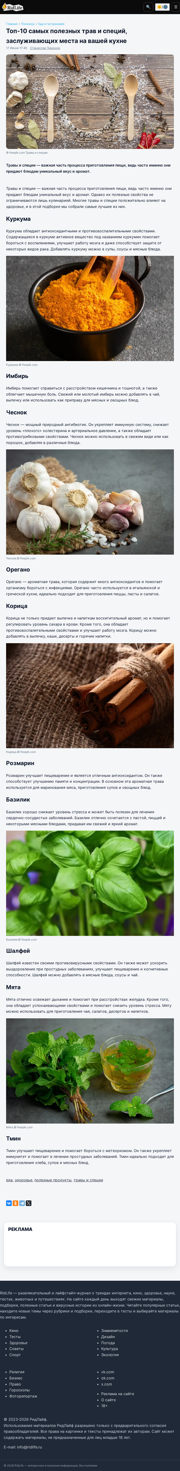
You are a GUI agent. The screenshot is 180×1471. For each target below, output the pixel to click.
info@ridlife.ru (29, 1447)
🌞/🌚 (162, 6)
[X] (28, 1203)
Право (15, 1384)
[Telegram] (22, 1203)
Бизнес (15, 1378)
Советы (16, 1348)
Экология (110, 1354)
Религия (16, 1372)
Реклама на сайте (117, 1393)
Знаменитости (114, 1330)
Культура (109, 1348)
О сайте (108, 1399)
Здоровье (18, 1342)
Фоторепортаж (23, 1396)
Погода (108, 1342)
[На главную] (11, 7)
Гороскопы (19, 1390)
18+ (104, 1405)
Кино (14, 1330)
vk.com (107, 1372)
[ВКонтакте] (9, 1203)
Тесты (15, 1336)
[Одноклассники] (15, 1203)
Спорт (15, 1354)
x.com (106, 1384)
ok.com (107, 1378)
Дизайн (108, 1336)
